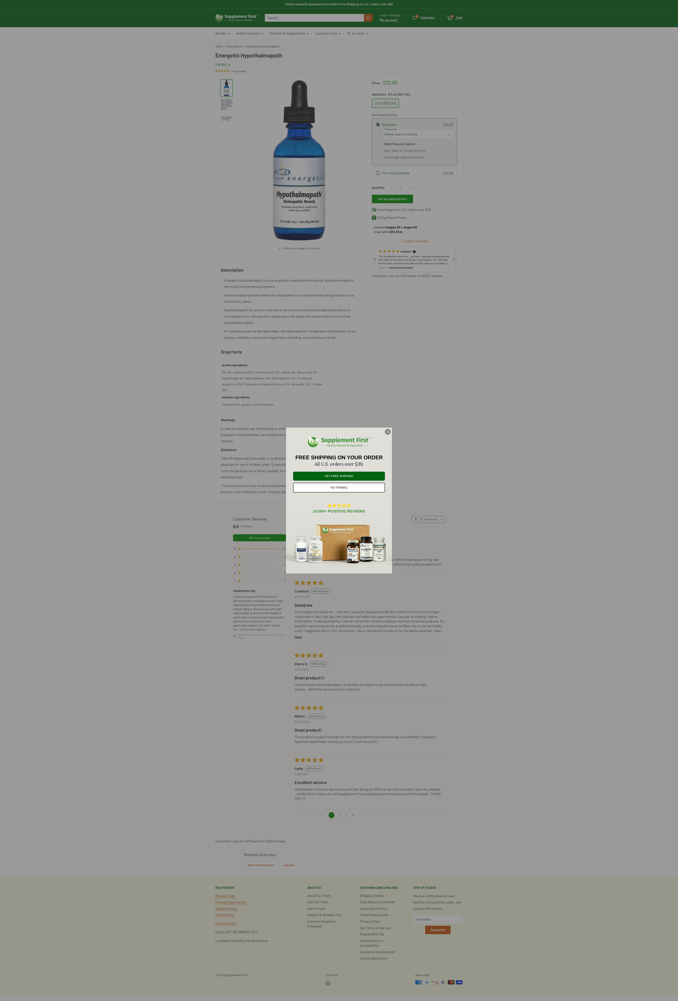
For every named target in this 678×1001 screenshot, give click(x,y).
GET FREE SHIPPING (339, 476)
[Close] (387, 432)
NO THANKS (339, 487)
